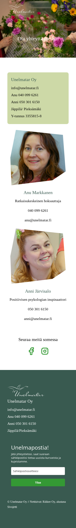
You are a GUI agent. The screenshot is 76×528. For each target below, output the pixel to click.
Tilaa (38, 482)
